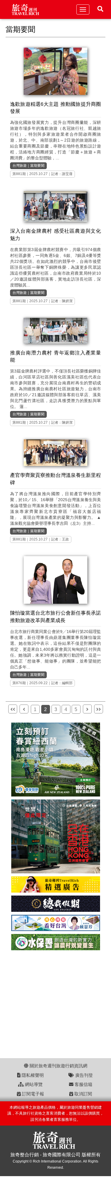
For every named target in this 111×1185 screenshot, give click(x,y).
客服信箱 (82, 1084)
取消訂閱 (82, 1093)
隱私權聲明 (32, 1075)
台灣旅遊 (19, 165)
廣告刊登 (83, 1075)
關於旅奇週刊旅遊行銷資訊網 (57, 1065)
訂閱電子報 (32, 1093)
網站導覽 (33, 1084)
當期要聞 (37, 165)
